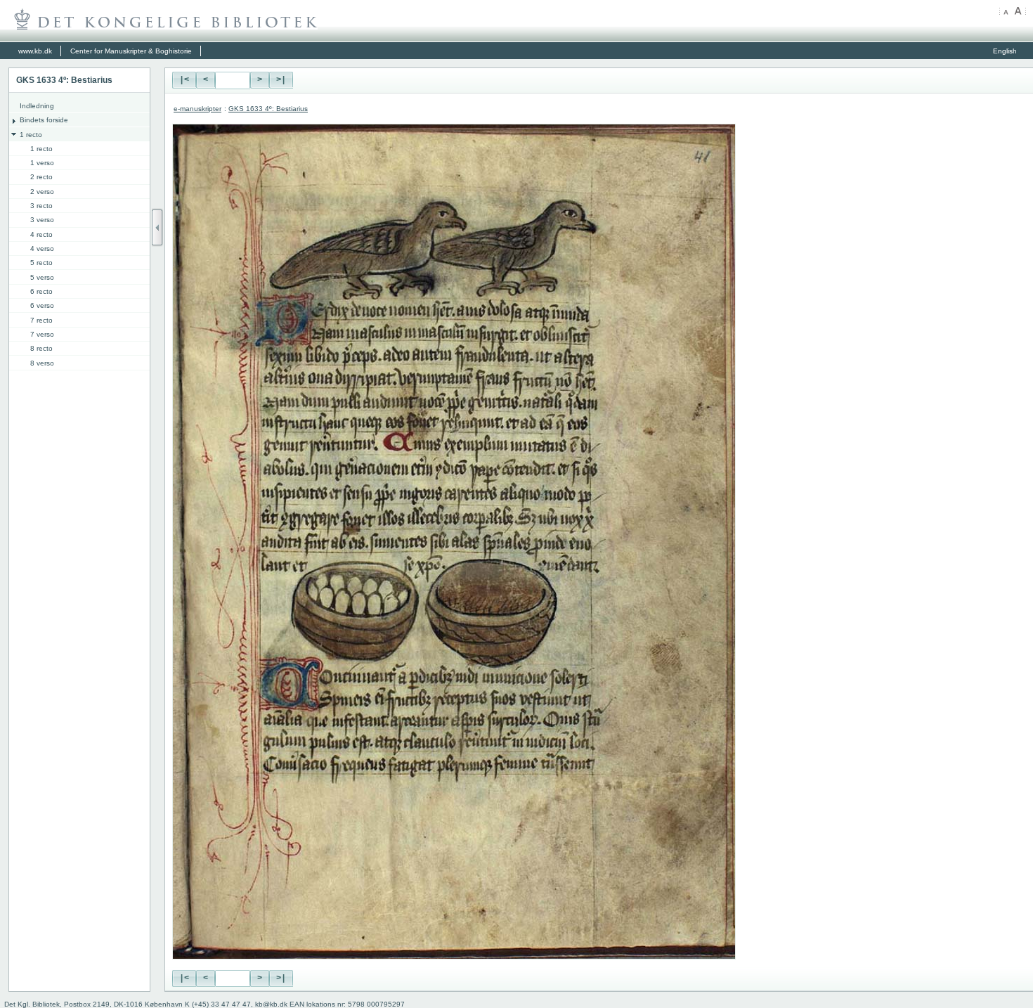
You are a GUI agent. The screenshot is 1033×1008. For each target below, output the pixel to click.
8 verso (42, 363)
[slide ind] (157, 227)
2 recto (41, 177)
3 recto (41, 205)
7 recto (41, 320)
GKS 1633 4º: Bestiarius (268, 108)
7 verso (42, 334)
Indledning (37, 106)
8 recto (41, 348)
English (1005, 51)
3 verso (42, 220)
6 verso (42, 305)
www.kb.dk (35, 51)
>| (281, 80)
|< (184, 80)
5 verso (42, 277)
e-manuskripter (197, 108)
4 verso (42, 248)
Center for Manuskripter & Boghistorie (131, 51)
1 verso (42, 163)
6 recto (41, 291)
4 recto (41, 234)
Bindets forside (44, 120)
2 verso (42, 191)
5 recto (41, 262)
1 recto (31, 134)
